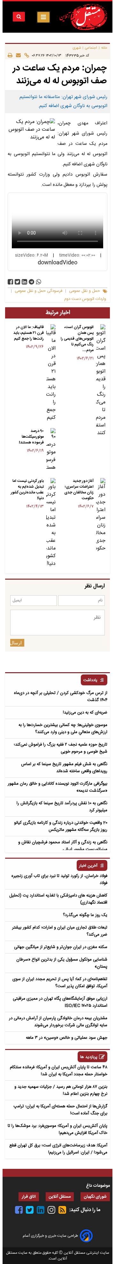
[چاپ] (10, 55)
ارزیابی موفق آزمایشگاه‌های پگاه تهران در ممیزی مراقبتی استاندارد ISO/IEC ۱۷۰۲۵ (60, 1002)
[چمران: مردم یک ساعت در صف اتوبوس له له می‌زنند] (31, 282)
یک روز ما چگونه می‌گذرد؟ (85, 915)
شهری (77, 48)
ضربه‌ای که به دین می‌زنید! (85, 712)
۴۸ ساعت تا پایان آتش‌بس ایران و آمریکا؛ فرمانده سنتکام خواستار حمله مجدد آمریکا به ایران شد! (58, 1071)
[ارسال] (16, 55)
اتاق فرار (29, 1197)
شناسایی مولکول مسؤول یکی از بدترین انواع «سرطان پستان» (61, 963)
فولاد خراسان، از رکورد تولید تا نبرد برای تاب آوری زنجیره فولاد (59, 879)
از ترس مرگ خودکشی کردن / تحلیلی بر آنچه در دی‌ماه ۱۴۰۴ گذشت (60, 697)
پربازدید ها (88, 1057)
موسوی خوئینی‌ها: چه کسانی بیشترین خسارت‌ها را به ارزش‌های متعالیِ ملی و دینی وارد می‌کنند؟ (63, 729)
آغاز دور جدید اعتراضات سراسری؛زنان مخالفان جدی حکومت (79, 489)
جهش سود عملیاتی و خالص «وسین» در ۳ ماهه (66, 1037)
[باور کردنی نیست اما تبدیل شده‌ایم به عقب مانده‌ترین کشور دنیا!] (51, 523)
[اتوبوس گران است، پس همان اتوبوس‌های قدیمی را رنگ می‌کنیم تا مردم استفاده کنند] (100, 380)
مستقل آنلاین (60, 1197)
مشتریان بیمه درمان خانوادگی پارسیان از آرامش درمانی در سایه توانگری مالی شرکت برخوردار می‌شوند (58, 1022)
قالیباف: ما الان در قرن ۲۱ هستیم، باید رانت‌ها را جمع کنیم (28, 333)
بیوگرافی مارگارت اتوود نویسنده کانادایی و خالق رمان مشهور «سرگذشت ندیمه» (57, 787)
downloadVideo (57, 262)
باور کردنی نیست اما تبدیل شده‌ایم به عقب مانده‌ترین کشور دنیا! (27, 489)
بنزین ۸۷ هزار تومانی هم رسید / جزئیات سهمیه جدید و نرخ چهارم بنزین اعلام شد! (60, 1090)
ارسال (16, 642)
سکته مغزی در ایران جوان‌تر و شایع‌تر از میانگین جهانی (60, 947)
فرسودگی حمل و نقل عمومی (38, 291)
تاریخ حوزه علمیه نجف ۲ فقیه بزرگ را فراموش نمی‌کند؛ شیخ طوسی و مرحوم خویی (60, 748)
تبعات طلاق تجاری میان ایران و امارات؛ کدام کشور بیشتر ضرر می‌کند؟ (59, 931)
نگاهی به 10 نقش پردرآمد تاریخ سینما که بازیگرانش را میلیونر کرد (62, 807)
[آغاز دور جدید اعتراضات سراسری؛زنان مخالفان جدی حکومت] (100, 515)
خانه (104, 48)
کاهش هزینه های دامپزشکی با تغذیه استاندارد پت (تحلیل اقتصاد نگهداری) (58, 899)
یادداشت (90, 680)
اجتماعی (91, 48)
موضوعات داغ (98, 1185)
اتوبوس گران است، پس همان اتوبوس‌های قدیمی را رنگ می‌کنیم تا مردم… (77, 338)
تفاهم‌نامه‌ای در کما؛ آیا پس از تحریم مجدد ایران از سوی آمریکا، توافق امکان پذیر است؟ (59, 983)
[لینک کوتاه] (25, 55)
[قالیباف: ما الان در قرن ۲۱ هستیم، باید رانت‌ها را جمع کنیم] (51, 373)
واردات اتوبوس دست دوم (85, 299)
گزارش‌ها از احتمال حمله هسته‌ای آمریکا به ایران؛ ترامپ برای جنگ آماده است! (60, 1110)
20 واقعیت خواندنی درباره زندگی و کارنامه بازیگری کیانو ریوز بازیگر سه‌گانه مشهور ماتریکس (60, 826)
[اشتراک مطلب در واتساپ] (38, 282)
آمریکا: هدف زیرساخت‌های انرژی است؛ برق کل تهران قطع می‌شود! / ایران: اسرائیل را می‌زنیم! (58, 1149)
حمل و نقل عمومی (84, 291)
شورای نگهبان (95, 1197)
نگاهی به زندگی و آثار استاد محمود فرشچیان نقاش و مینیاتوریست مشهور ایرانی (62, 846)
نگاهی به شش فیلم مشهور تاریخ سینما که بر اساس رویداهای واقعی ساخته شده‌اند (64, 768)
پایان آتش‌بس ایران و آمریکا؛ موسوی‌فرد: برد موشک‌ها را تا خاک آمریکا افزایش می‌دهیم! (57, 1129)
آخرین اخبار (88, 866)
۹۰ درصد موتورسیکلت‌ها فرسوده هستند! (31, 437)
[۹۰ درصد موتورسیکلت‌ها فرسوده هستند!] (51, 450)
